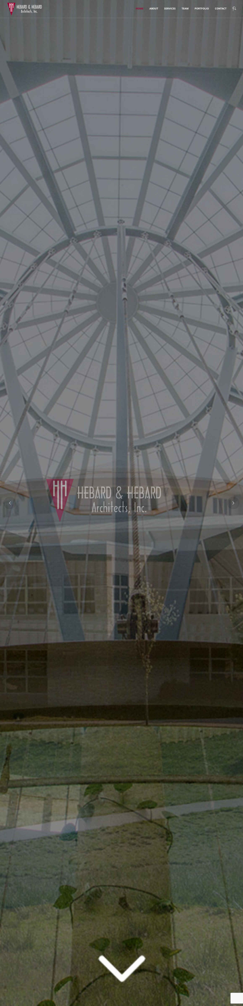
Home (139, 8)
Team (185, 8)
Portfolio (202, 8)
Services (170, 8)
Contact (220, 8)
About (153, 8)
